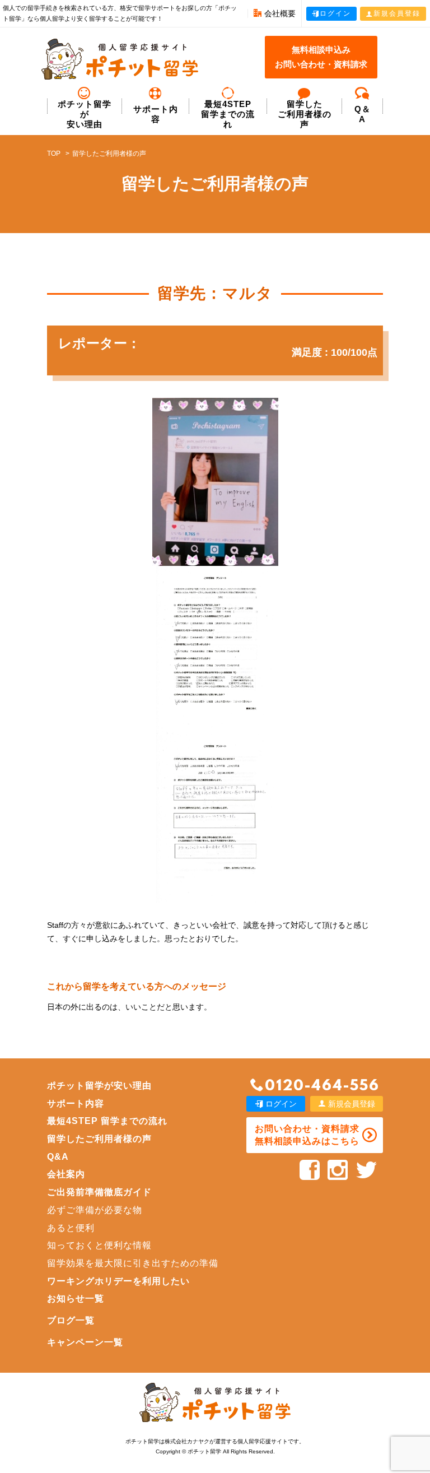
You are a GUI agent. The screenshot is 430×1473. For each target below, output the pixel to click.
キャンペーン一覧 (85, 1342)
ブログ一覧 (71, 1320)
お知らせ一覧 (75, 1298)
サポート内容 (155, 114)
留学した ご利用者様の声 (304, 114)
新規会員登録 (396, 13)
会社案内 (66, 1174)
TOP (53, 153)
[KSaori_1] (215, 650)
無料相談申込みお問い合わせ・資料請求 (321, 57)
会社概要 (280, 13)
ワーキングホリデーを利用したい (118, 1281)
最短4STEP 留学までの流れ (228, 114)
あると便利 (71, 1228)
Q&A (58, 1156)
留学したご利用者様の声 (99, 1139)
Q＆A (362, 114)
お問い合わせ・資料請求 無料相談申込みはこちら (307, 1135)
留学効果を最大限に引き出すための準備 (132, 1263)
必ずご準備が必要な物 (94, 1210)
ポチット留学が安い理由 (84, 114)
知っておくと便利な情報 (99, 1245)
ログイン (335, 13)
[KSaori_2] (215, 818)
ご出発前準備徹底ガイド (99, 1192)
